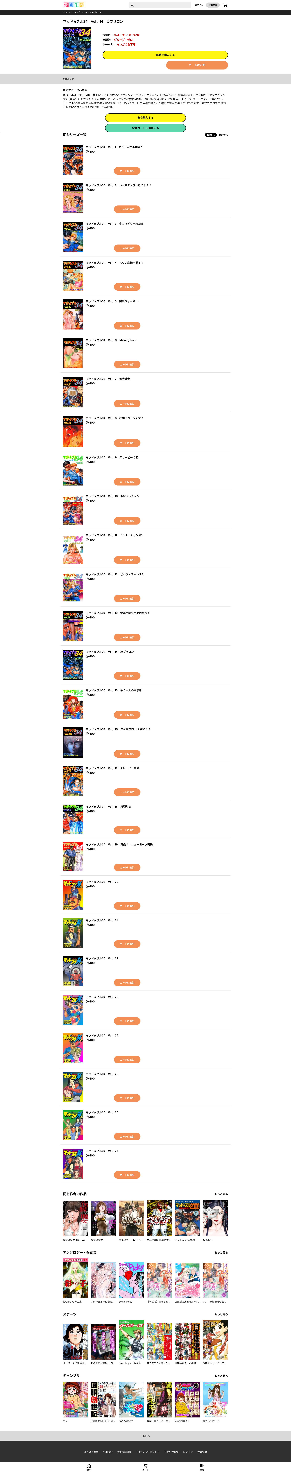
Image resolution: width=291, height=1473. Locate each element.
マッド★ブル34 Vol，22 (102, 958)
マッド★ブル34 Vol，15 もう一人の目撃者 (114, 690)
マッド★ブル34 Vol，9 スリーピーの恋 (112, 457)
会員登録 (212, 5)
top (65, 12)
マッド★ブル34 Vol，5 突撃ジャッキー (112, 301)
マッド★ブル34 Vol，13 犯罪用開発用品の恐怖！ (118, 613)
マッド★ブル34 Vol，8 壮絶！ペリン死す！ (115, 418)
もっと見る (221, 1194)
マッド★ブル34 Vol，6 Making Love (111, 340)
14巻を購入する (165, 55)
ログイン (199, 5)
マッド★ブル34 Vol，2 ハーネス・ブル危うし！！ (119, 185)
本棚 (202, 1470)
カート (145, 1470)
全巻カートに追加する (145, 128)
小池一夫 (119, 35)
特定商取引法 (124, 1451)
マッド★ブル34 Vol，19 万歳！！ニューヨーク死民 (119, 844)
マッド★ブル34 (93, 12)
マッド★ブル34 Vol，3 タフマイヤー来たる (114, 223)
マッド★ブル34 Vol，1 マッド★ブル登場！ (114, 147)
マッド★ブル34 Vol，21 (102, 920)
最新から (223, 134)
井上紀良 (134, 35)
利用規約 (107, 1451)
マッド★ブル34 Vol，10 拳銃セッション (112, 496)
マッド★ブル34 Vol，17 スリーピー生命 (112, 768)
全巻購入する (145, 117)
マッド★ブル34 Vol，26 (102, 1112)
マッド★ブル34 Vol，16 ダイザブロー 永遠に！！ (118, 729)
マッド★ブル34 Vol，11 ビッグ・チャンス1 (114, 535)
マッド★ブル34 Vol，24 (102, 1035)
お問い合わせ (171, 1451)
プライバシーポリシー (148, 1451)
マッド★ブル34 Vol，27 (102, 1151)
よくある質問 (91, 1451)
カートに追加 (197, 65)
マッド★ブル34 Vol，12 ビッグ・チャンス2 (114, 574)
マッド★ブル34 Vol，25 (102, 1074)
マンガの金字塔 (126, 44)
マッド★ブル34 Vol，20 (102, 881)
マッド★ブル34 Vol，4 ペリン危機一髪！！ (114, 262)
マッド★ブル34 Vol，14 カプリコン (110, 651)
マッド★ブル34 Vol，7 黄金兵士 (108, 378)
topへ (145, 1436)
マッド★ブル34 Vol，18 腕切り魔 (108, 806)
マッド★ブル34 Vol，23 (102, 997)
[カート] (225, 5)
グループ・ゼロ (123, 39)
